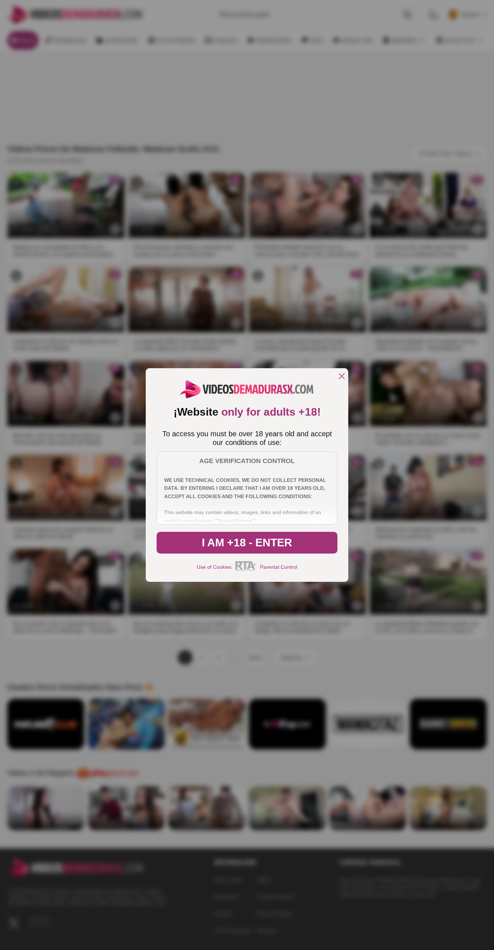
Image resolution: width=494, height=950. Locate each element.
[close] (342, 376)
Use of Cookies (214, 567)
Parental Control (278, 567)
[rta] (245, 570)
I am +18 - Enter (247, 542)
